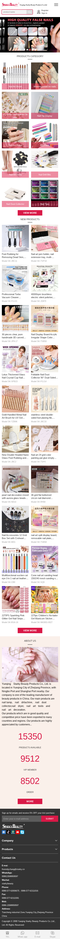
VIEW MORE (30, 213)
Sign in (44, 13)
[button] (24, 49)
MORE (30, 801)
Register (44, 10)
